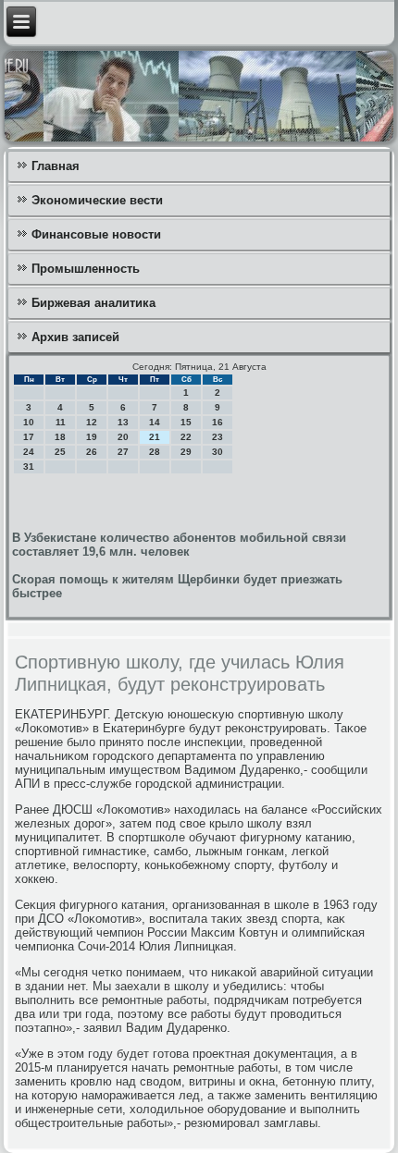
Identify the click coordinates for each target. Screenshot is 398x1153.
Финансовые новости (96, 234)
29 (186, 452)
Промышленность (85, 269)
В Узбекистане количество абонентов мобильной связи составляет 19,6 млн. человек (179, 544)
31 (28, 466)
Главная (55, 166)
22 (186, 437)
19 (91, 437)
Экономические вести (97, 200)
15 (186, 422)
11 (61, 422)
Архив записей (75, 337)
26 (91, 452)
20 (123, 437)
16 (217, 422)
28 (154, 452)
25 (60, 452)
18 (60, 437)
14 (154, 422)
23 (217, 437)
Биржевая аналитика (93, 303)
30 (217, 452)
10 (28, 422)
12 (91, 422)
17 (28, 437)
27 (123, 452)
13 (123, 422)
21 (154, 437)
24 (28, 452)
